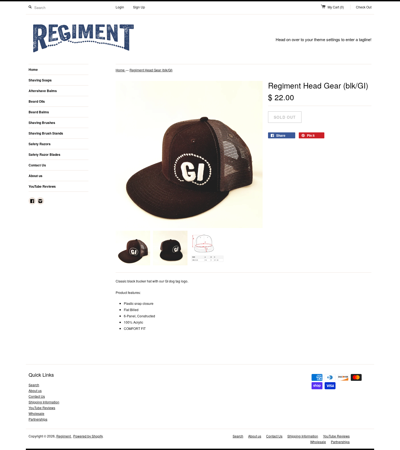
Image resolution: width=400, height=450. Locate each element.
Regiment (64, 436)
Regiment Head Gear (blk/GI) (151, 70)
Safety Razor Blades (44, 154)
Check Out (363, 7)
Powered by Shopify (88, 436)
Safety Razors (40, 143)
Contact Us (37, 165)
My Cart (336, 7)
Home (33, 69)
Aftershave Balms (43, 90)
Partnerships (38, 419)
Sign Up (139, 7)
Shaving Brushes (42, 122)
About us (35, 175)
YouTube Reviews (42, 186)
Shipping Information (44, 402)
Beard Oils (37, 101)
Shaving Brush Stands (46, 133)
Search (34, 384)
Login (120, 7)
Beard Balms (39, 112)
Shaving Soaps (40, 80)
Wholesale (36, 413)
